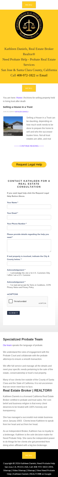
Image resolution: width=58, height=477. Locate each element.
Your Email (12, 213)
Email (43, 75)
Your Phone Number (17, 224)
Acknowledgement (16, 270)
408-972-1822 (26, 75)
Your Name (12, 202)
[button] (29, 4)
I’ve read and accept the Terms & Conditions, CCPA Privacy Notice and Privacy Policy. (29, 286)
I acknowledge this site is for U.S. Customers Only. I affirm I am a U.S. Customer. (28, 274)
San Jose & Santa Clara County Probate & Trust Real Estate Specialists (29, 25)
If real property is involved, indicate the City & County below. (28, 257)
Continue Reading (29, 146)
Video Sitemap (19, 470)
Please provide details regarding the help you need (28, 235)
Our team (7, 345)
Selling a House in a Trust (18, 107)
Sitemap (31, 470)
